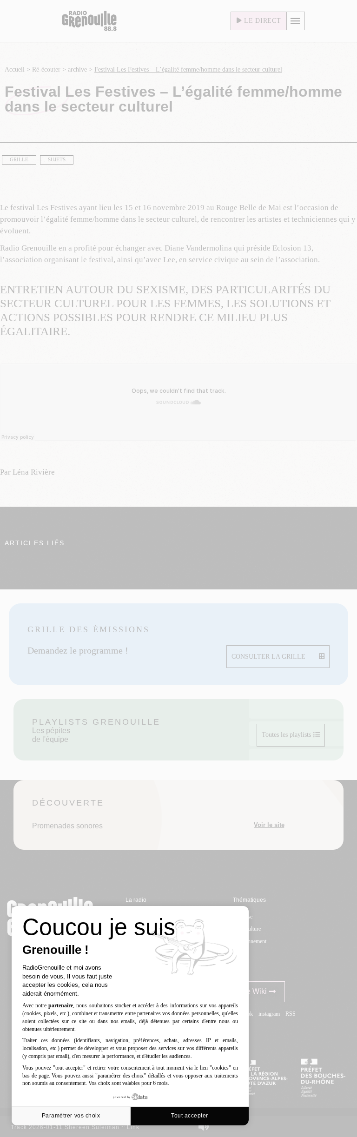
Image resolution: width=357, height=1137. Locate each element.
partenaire (60, 1005)
